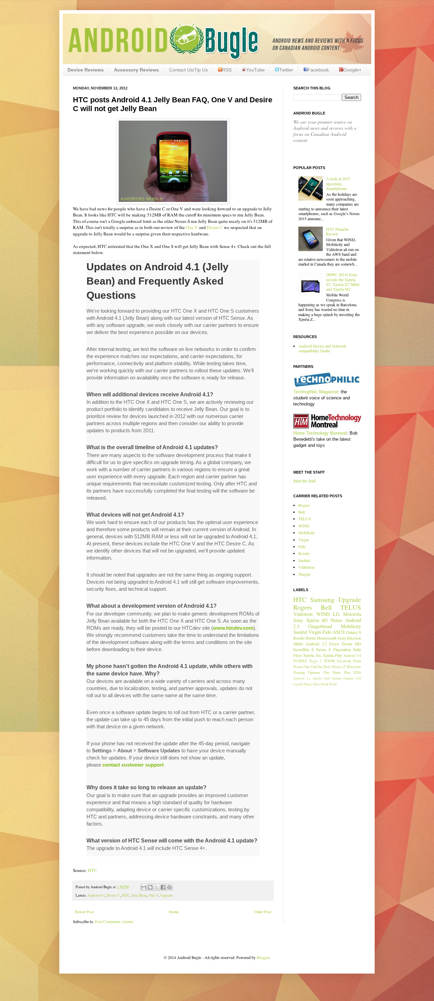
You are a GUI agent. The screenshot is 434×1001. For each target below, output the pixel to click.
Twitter (286, 69)
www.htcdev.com (233, 628)
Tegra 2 (315, 661)
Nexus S (323, 649)
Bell (301, 512)
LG (336, 614)
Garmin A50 (352, 678)
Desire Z (338, 666)
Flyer (297, 655)
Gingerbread (320, 626)
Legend (298, 684)
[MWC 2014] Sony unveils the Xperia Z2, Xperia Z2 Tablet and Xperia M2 (342, 282)
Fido (302, 546)
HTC (92, 870)
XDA (357, 672)
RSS (227, 69)
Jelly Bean (139, 895)
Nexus (336, 620)
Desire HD (351, 643)
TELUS (304, 518)
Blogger (263, 957)
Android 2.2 (316, 643)
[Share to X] (156, 887)
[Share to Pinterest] (169, 887)
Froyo (334, 643)
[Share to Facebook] (163, 887)
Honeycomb (327, 638)
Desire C (215, 227)
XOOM (329, 661)
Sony (298, 620)
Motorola (352, 614)
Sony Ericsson (349, 638)
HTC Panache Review (337, 231)
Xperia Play (332, 655)
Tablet (298, 643)
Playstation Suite (347, 649)
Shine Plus (341, 672)
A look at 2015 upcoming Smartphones (338, 183)
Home (174, 911)
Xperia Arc (312, 655)
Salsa (316, 684)
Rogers (304, 505)
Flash (357, 661)
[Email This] (143, 887)
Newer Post (84, 911)
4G (325, 620)
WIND (304, 525)
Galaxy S (353, 632)
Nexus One (301, 666)
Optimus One (318, 672)
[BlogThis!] (150, 887)
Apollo (317, 678)
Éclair (333, 684)
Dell (327, 678)
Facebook (318, 69)
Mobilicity (306, 532)
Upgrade (166, 895)
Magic (308, 684)
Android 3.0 (352, 655)
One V (192, 227)
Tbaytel (304, 574)
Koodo (304, 553)
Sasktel (304, 560)
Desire (310, 638)
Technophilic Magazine (315, 391)
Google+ (352, 69)
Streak (324, 684)
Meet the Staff (304, 480)
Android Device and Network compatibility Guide (322, 348)
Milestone (354, 666)
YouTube (255, 69)
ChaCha (316, 666)
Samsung (322, 599)
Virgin (303, 539)
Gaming (299, 672)
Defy (327, 666)
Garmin (336, 678)
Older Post (262, 911)
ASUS (339, 632)
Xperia (312, 620)
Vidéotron (306, 567)
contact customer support (133, 765)
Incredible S (303, 649)
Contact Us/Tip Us (188, 69)
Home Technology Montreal (320, 433)
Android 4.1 (96, 895)
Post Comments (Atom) (114, 921)
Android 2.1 (302, 678)
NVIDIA (300, 661)
